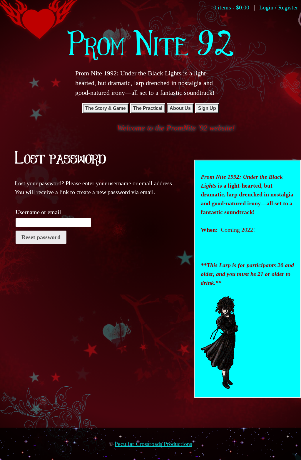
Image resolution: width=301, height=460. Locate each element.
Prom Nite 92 (150, 42)
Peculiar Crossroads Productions (153, 444)
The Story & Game (105, 108)
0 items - (231, 7)
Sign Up (207, 108)
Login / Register (278, 7)
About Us (180, 108)
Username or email (38, 212)
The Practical (147, 108)
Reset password (41, 237)
